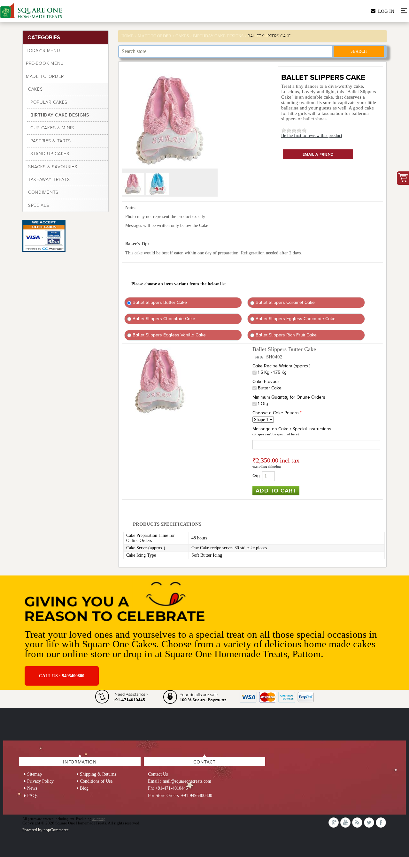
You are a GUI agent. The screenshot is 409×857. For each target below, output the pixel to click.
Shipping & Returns (98, 774)
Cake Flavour (265, 381)
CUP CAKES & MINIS (52, 127)
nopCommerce (56, 829)
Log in (384, 11)
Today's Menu (43, 50)
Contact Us (158, 774)
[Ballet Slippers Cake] (133, 194)
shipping (274, 466)
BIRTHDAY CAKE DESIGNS (59, 114)
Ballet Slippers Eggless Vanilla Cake (168, 335)
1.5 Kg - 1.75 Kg (272, 372)
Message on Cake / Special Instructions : (293, 428)
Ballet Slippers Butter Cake (159, 302)
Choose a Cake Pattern (275, 412)
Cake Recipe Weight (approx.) (281, 366)
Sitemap (34, 774)
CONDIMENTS (43, 192)
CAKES (35, 89)
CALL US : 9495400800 (61, 675)
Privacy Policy (40, 781)
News (32, 788)
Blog (84, 788)
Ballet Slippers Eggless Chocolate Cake (295, 318)
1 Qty (263, 403)
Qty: (256, 475)
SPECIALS (38, 205)
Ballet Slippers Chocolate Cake (163, 318)
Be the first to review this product (311, 135)
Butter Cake (270, 388)
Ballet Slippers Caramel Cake (284, 302)
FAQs (32, 795)
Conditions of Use (96, 781)
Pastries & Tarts (50, 141)
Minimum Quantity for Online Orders (288, 397)
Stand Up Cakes (49, 153)
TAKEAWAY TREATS (49, 179)
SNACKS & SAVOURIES (52, 166)
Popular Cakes (48, 102)
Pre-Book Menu (45, 63)
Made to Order (45, 76)
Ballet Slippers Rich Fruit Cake (285, 335)
